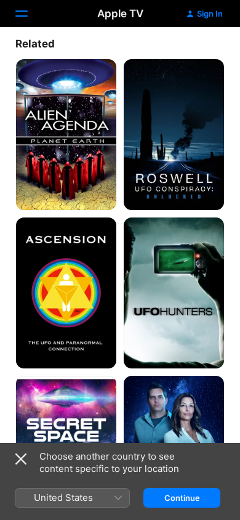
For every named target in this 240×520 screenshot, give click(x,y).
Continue (182, 498)
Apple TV (120, 13)
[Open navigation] (28, 13)
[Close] (20, 459)
